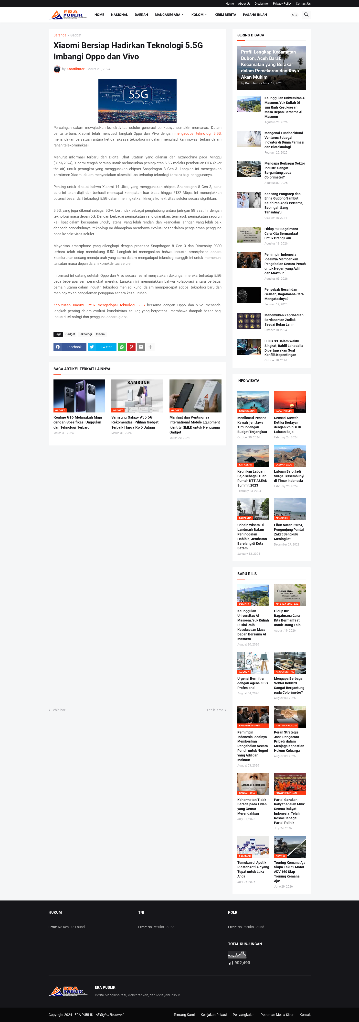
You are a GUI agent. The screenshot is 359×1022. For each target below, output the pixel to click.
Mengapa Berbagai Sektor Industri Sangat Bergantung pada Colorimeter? (284, 170)
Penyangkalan (243, 1015)
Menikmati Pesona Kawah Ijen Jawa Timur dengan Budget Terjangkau (252, 425)
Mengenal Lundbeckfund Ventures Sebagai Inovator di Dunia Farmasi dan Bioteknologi (284, 140)
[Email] (141, 347)
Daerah (141, 15)
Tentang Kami (184, 1015)
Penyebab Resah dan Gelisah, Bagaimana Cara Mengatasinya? (284, 294)
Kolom (197, 15)
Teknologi (85, 334)
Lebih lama (215, 710)
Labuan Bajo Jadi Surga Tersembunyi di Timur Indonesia (289, 476)
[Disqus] (137, 513)
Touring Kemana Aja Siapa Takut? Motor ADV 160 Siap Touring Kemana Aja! (290, 872)
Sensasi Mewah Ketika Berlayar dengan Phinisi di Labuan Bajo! (287, 425)
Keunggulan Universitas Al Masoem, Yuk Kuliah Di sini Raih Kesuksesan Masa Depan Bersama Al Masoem (285, 107)
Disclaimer (262, 3)
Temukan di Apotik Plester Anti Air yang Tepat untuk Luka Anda (253, 869)
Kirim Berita (225, 15)
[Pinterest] (131, 347)
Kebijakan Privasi (214, 1015)
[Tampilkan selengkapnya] (150, 347)
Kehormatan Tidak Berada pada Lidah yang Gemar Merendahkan (252, 807)
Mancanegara (167, 15)
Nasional (119, 15)
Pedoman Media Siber (277, 1015)
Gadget (76, 35)
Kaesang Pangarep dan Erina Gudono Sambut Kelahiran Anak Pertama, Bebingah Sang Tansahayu (283, 203)
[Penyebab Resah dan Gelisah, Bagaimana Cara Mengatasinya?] (249, 295)
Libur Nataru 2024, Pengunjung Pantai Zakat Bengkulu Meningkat (289, 532)
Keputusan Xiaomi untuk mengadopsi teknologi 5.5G (99, 305)
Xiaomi (101, 334)
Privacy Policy (282, 3)
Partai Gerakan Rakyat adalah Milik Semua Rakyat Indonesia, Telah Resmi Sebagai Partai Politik (289, 811)
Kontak (305, 1015)
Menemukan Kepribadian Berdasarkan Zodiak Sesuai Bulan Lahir (284, 319)
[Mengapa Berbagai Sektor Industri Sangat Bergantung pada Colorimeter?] (249, 169)
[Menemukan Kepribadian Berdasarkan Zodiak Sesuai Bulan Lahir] (249, 321)
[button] (294, 14)
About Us (244, 3)
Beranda (59, 35)
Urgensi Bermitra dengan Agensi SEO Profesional (252, 683)
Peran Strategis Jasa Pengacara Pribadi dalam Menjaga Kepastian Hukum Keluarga (289, 741)
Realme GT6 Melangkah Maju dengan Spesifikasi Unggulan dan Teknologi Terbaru (77, 422)
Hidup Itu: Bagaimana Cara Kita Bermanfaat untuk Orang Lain (281, 233)
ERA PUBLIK (83, 1015)
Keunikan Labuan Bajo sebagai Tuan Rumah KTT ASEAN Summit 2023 (252, 478)
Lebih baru (59, 710)
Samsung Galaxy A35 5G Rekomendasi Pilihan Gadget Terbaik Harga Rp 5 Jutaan (134, 422)
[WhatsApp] (122, 347)
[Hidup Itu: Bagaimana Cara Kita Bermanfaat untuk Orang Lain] (249, 235)
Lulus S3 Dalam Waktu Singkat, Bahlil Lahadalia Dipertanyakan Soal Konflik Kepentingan (283, 348)
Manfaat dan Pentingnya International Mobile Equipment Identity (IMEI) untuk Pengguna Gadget (194, 424)
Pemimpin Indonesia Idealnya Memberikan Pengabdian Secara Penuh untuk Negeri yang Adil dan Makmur (285, 264)
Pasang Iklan (255, 15)
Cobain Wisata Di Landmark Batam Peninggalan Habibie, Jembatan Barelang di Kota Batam (252, 536)
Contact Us (303, 3)
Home (230, 3)
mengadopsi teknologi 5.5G (197, 133)
